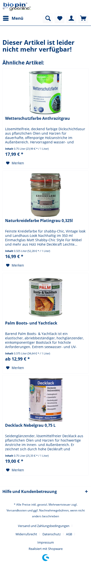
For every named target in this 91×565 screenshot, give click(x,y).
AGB (69, 534)
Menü (17, 18)
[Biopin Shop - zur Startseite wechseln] (17, 6)
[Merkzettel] (59, 18)
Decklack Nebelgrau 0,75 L (30, 425)
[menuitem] (13, 18)
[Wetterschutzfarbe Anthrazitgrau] (45, 93)
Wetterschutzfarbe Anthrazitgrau (37, 118)
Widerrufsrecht (26, 534)
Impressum (45, 542)
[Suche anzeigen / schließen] (47, 18)
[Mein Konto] (71, 18)
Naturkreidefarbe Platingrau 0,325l (39, 220)
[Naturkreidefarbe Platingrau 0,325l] (45, 195)
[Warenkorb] (83, 18)
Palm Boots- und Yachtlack (31, 323)
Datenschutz (51, 534)
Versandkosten (17, 510)
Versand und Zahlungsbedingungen (43, 526)
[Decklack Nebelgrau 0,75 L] (45, 400)
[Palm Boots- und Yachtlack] (45, 297)
